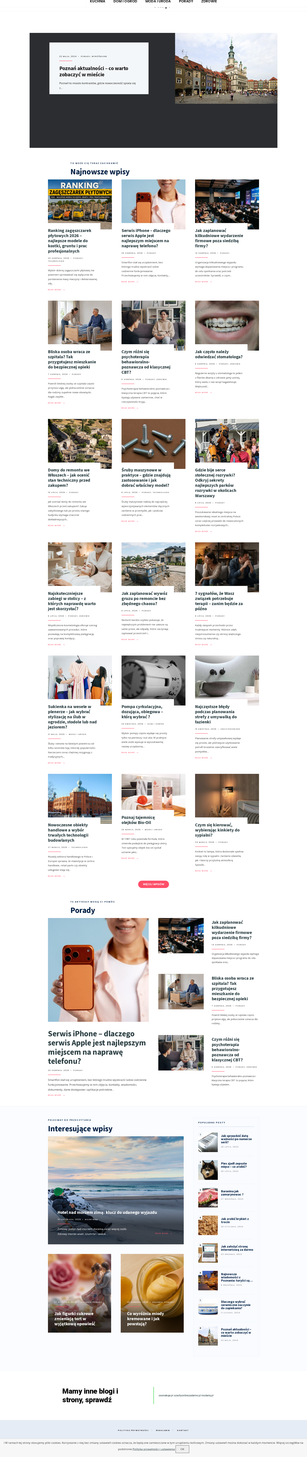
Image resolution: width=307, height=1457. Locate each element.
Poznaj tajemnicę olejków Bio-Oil (138, 819)
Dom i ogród (91, 56)
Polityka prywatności (133, 1430)
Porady (78, 258)
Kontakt (183, 1430)
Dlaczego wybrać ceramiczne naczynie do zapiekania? (92, 71)
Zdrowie (161, 379)
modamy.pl (207, 1395)
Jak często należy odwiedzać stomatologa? (219, 354)
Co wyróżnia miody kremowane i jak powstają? (145, 1319)
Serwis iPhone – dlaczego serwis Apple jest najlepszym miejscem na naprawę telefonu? (146, 238)
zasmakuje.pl (166, 1395)
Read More (57, 289)
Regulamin (163, 1430)
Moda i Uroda (78, 734)
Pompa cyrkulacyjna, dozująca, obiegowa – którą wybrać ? (142, 712)
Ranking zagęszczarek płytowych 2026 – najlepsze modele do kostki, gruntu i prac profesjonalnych (69, 241)
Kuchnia (86, 1302)
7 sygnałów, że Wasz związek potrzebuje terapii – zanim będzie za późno (219, 601)
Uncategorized (230, 729)
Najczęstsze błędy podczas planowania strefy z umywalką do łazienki (216, 714)
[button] (153, 884)
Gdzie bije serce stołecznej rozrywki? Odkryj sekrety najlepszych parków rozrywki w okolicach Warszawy (215, 482)
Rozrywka (91, 1219)
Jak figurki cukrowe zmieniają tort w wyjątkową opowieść (74, 1319)
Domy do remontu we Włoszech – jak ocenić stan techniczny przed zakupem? (69, 477)
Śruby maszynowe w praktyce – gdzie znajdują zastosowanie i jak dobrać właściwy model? (146, 477)
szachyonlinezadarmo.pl (187, 1395)
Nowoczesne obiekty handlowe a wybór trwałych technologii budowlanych (68, 832)
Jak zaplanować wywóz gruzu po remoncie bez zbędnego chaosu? (144, 598)
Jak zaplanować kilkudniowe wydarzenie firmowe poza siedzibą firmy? (219, 238)
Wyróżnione (108, 56)
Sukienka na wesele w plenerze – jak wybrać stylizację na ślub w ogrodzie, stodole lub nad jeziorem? (72, 717)
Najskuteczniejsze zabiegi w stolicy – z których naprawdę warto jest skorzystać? (72, 601)
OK (182, 1449)
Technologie (56, 261)
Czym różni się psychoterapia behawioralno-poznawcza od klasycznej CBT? (146, 362)
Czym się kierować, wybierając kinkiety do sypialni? (217, 830)
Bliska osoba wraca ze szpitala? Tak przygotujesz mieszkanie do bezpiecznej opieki (72, 359)
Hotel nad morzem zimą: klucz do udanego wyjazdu (107, 1212)
